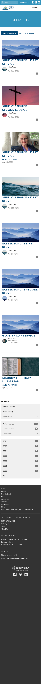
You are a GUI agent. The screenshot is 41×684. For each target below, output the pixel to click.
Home (3, 489)
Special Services (9, 407)
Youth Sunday (8, 411)
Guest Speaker (20, 429)
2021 (20, 466)
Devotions (5, 504)
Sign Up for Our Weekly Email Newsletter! (17, 510)
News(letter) (6, 494)
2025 (20, 446)
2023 (20, 456)
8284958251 (25, 2)
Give (3, 507)
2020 (20, 471)
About (3, 491)
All (4, 476)
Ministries (5, 499)
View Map (5, 529)
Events (3, 496)
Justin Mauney (20, 424)
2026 (20, 441)
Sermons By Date (9, 33)
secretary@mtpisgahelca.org (17, 558)
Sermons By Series (26, 33)
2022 (20, 461)
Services (4, 502)
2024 (20, 451)
